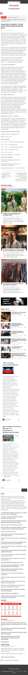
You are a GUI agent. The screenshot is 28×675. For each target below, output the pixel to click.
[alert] (14, 660)
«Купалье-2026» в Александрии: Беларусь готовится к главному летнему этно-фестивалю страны (12, 214)
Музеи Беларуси (5, 641)
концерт (20, 217)
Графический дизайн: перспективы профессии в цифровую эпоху (17, 325)
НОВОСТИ (3, 189)
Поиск (2, 487)
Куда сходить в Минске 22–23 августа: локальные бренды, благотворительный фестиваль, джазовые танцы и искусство (13, 498)
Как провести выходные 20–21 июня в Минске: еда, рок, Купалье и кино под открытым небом (13, 250)
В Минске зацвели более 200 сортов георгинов (12, 500)
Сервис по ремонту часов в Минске (9, 593)
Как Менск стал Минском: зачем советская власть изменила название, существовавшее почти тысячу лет (14, 624)
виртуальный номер (15, 351)
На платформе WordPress (7, 671)
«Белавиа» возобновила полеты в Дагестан (12, 562)
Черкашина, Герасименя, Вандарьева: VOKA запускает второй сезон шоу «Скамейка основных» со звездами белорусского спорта (21, 176)
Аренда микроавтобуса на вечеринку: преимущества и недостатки (17, 332)
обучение (13, 316)
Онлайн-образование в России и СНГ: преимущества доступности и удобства (19, 340)
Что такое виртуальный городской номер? (16, 347)
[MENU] (1, 13)
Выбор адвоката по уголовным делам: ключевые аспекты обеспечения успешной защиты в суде (19, 355)
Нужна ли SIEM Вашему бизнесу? (8, 531)
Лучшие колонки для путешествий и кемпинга (11, 524)
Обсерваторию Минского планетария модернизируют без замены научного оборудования (10, 638)
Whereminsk (14, 5)
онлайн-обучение (15, 344)
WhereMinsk (10, 30)
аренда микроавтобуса (16, 336)
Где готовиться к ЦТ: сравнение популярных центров (18, 313)
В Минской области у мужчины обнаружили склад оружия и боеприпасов (13, 284)
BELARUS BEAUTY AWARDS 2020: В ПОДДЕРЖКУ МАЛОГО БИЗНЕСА (6, 175)
